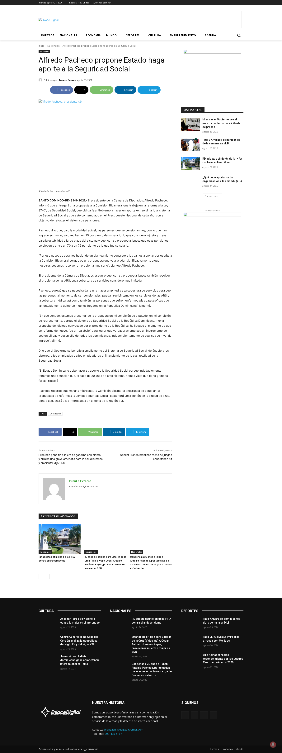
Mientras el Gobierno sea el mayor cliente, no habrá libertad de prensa (222, 123)
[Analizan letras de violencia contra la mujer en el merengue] (48, 623)
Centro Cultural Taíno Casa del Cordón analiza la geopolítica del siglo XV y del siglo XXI (79, 640)
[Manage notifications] (273, 744)
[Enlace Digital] (69, 20)
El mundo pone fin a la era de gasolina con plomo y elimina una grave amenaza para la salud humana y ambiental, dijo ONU (71, 459)
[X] (236, 3)
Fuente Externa (67, 80)
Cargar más (211, 196)
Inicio (41, 45)
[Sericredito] (212, 52)
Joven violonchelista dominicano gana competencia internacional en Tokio (80, 660)
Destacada (55, 413)
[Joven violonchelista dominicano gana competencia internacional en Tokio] (48, 661)
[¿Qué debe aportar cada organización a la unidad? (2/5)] (190, 182)
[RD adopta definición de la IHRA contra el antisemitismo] (60, 539)
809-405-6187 (113, 734)
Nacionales (53, 45)
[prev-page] (41, 576)
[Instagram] (230, 3)
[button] (238, 35)
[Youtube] (241, 3)
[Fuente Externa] (41, 80)
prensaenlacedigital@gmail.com (123, 729)
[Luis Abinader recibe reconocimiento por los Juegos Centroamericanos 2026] (190, 659)
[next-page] (47, 576)
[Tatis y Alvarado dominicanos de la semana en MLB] (190, 144)
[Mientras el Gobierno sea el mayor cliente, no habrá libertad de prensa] (190, 124)
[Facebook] (225, 3)
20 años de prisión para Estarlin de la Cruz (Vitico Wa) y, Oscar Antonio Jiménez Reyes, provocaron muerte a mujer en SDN (152, 644)
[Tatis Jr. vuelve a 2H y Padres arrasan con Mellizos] (190, 641)
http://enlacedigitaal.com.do (83, 486)
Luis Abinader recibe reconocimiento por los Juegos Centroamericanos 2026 (223, 658)
